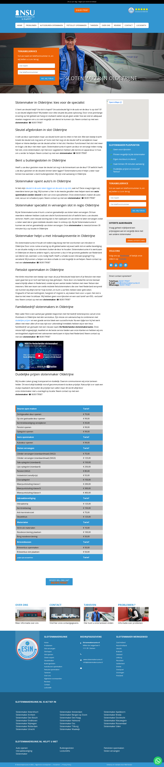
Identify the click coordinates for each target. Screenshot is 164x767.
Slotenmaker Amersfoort (27, 712)
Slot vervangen (49, 648)
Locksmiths (65, 751)
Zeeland (119, 654)
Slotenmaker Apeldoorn (114, 712)
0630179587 (124, 281)
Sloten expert (49, 657)
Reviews (117, 25)
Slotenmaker (21, 753)
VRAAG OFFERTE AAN (136, 240)
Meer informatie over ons (27, 623)
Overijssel (120, 669)
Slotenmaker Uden (112, 726)
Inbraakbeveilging (24, 751)
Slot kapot (48, 651)
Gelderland (120, 663)
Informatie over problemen (130, 623)
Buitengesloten (49, 663)
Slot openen (48, 654)
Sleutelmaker (49, 660)
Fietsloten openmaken (114, 748)
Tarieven (94, 25)
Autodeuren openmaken (51, 25)
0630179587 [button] (82, 10)
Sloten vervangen (112, 751)
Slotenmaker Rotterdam (26, 726)
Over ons (106, 25)
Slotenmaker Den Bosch (27, 717)
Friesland (119, 675)
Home (19, 25)
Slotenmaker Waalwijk (70, 729)
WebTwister (128, 765)
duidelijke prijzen (23, 320)
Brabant (119, 651)
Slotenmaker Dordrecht (114, 717)
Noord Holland (121, 645)
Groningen (120, 672)
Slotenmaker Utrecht (25, 729)
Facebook (124, 255)
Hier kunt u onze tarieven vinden (98, 623)
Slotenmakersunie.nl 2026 (25, 765)
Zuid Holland (120, 642)
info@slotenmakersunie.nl (128, 283)
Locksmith (141, 25)
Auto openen (22, 748)
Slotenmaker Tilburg (69, 726)
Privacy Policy (67, 765)
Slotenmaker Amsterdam (71, 712)
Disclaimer (56, 765)
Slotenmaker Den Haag (70, 717)
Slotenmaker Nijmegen (26, 723)
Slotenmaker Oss (67, 723)
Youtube (122, 259)
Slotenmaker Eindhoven (26, 720)
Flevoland (119, 660)
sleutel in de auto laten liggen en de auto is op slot (48, 188)
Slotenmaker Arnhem (25, 714)
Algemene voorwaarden (53, 678)
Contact (129, 25)
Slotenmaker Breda (112, 714)
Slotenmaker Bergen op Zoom (73, 714)
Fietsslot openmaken (76, 25)
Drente (118, 666)
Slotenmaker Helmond (70, 720)
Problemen (31, 25)
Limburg (119, 657)
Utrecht (118, 648)
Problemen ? (126, 605)
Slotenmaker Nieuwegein (115, 720)
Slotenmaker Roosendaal (115, 723)
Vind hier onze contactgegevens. (64, 623)
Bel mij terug (47, 78)
